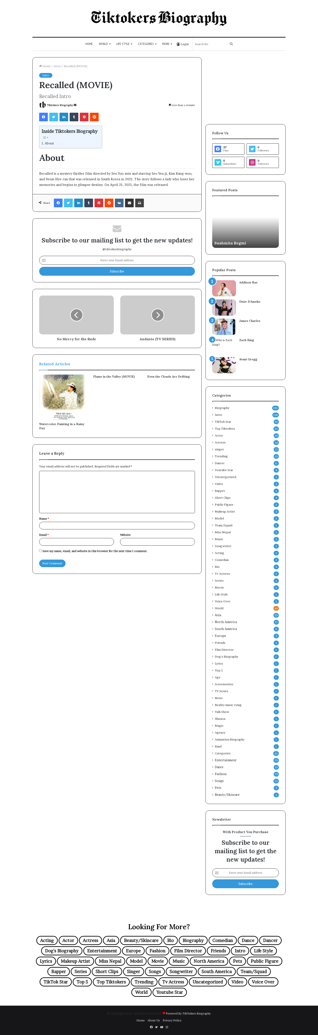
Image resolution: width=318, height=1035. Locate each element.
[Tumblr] (74, 117)
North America (226, 622)
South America (226, 629)
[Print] (139, 203)
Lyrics (219, 663)
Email (44, 534)
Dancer (220, 463)
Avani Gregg (248, 359)
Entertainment (225, 760)
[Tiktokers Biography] (159, 18)
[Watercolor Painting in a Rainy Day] (63, 397)
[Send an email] (75, 105)
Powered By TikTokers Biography (188, 1013)
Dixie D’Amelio (249, 302)
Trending (221, 456)
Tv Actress (222, 573)
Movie (219, 587)
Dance (219, 767)
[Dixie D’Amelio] (224, 307)
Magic (219, 725)
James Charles (249, 321)
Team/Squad (223, 525)
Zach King (246, 340)
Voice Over (222, 601)
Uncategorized (225, 477)
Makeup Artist (225, 511)
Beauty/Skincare (227, 795)
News (219, 698)
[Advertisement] (246, 87)
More (165, 44)
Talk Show (222, 712)
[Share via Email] (129, 203)
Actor (219, 435)
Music (219, 539)
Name (44, 518)
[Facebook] (43, 117)
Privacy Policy (172, 1020)
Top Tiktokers (225, 428)
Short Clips (223, 497)
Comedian (222, 560)
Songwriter (223, 546)
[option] (245, 224)
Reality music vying (228, 705)
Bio (217, 566)
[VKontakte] (119, 203)
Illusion (220, 718)
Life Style (123, 44)
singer (219, 449)
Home (89, 44)
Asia (218, 615)
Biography (222, 408)
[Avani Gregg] (224, 365)
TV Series (221, 691)
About (49, 143)
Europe (220, 636)
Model (219, 518)
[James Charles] (224, 327)
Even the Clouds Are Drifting (168, 376)
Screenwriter (224, 684)
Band (218, 746)
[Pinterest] (84, 117)
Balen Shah (225, 243)
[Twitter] (53, 117)
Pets (218, 788)
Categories (146, 44)
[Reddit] (94, 117)
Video (219, 484)
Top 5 (219, 670)
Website (125, 534)
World (103, 44)
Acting (219, 553)
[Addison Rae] (224, 288)
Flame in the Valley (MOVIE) (114, 376)
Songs (219, 781)
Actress (220, 442)
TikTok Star (223, 421)
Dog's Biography (226, 656)
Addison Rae (248, 282)
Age (217, 677)
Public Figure (224, 504)
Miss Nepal (223, 532)
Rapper (220, 490)
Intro (57, 66)
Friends (220, 642)
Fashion (220, 774)
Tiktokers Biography (60, 105)
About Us (154, 1020)
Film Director (224, 649)
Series (219, 580)
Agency (220, 732)
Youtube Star (224, 470)
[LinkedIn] (63, 117)
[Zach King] (224, 346)
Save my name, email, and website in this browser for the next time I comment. (95, 551)
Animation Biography (229, 739)
